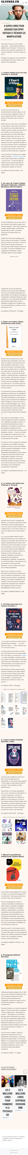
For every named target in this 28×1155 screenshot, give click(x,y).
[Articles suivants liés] (25, 1071)
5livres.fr (16, 1150)
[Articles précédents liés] (21, 1071)
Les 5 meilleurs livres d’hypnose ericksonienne (20, 1098)
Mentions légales (14, 1152)
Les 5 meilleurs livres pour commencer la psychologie (7, 1102)
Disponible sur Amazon (14, 103)
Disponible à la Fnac (14, 106)
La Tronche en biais (17, 156)
